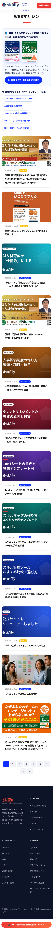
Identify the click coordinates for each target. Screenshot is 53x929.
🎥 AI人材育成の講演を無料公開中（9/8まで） (26, 924)
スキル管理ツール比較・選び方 (16, 128)
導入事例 (5, 853)
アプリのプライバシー (38, 871)
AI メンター (34, 811)
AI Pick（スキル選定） (38, 805)
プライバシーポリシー (38, 865)
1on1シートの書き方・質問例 (16, 113)
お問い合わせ (35, 853)
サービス (5, 847)
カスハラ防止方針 (37, 882)
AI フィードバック (36, 829)
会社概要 (33, 847)
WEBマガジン (7, 871)
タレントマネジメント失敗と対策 (17, 120)
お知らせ (5, 876)
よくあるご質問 (8, 882)
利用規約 (33, 859)
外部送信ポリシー (37, 876)
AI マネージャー (36, 817)
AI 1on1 (33, 823)
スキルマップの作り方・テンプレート (18, 98)
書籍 (4, 859)
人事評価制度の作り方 (13, 106)
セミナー (5, 865)
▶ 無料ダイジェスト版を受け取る (23, 79)
